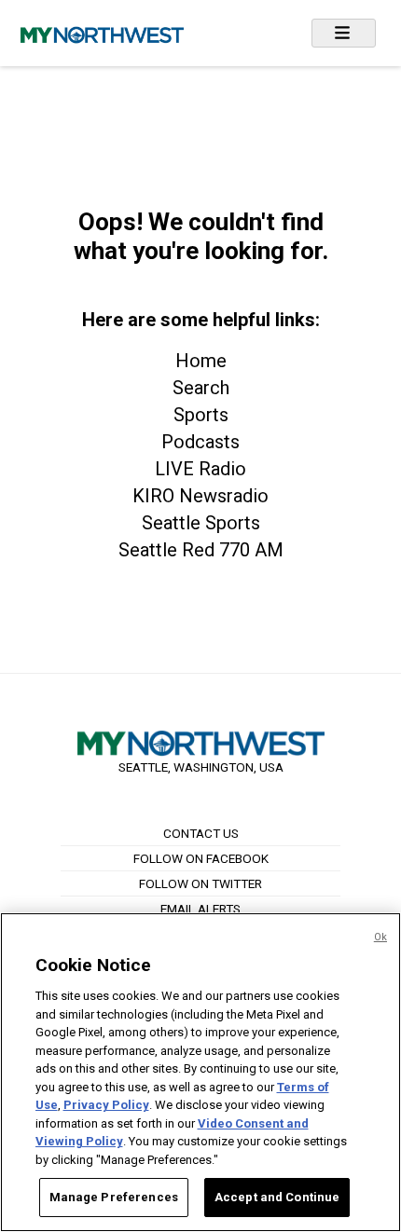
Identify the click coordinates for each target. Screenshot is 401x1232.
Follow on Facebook (201, 858)
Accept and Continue (276, 1197)
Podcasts (200, 442)
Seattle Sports (201, 523)
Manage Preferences (113, 1197)
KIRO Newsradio (200, 496)
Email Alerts (200, 908)
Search (201, 387)
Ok (380, 937)
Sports (200, 415)
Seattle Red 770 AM (200, 550)
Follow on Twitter (200, 883)
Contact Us (201, 833)
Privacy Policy (106, 1105)
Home (201, 360)
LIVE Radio (200, 469)
